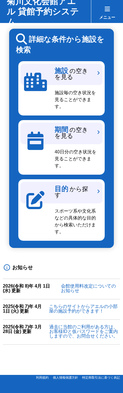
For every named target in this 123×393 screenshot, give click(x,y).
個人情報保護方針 (65, 377)
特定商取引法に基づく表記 (101, 377)
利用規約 (42, 377)
